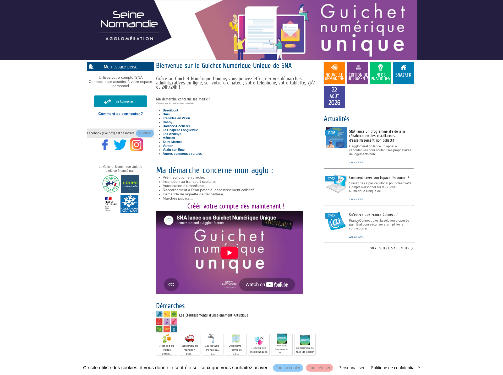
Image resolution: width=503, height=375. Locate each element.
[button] (166, 344)
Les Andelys (172, 134)
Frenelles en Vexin (176, 118)
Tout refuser (319, 368)
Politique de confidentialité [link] (395, 368)
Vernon (168, 146)
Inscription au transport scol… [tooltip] (190, 349)
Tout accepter (288, 368)
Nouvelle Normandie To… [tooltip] (281, 349)
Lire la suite (356, 162)
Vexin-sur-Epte (174, 150)
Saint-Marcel (172, 142)
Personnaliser (351, 368)
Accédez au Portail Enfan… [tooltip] (167, 349)
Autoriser (145, 133)
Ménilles (169, 138)
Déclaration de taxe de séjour (305, 349)
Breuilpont (170, 110)
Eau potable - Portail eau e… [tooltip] (213, 349)
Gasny (167, 122)
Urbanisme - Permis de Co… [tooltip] (236, 349)
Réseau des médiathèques (258, 349)
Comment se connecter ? (120, 113)
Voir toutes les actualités (389, 248)
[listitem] (334, 97)
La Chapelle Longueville (180, 130)
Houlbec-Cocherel (176, 126)
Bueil (166, 114)
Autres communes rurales (182, 154)
